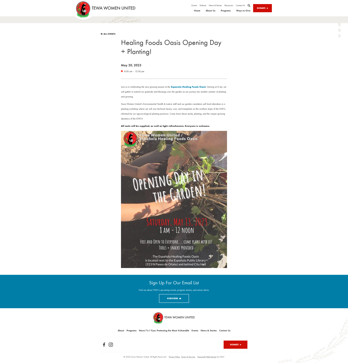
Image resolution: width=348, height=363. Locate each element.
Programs (226, 10)
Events (194, 5)
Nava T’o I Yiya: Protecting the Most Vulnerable (164, 330)
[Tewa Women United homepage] (105, 9)
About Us (210, 10)
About (121, 330)
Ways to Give (243, 10)
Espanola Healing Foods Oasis (188, 86)
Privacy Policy (174, 357)
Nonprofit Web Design (206, 357)
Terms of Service (188, 357)
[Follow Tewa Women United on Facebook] (104, 344)
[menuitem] (194, 5)
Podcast (203, 5)
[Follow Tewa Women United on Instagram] (110, 344)
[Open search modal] (249, 5)
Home (197, 10)
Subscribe (172, 298)
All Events (109, 34)
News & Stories (215, 5)
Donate (261, 8)
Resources (229, 5)
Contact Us (240, 5)
